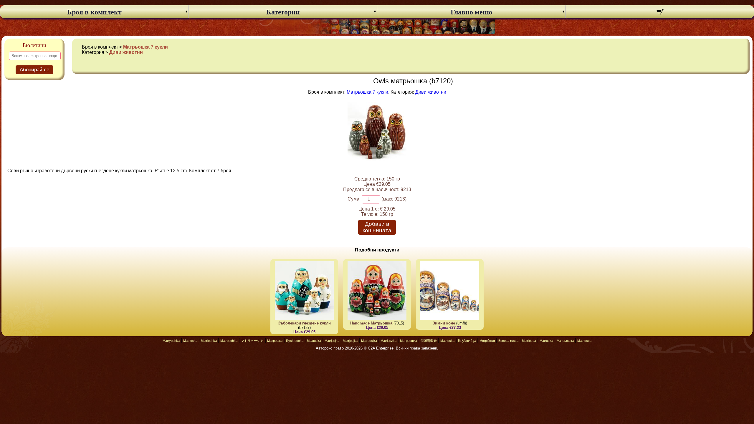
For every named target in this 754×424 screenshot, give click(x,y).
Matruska (546, 340)
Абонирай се (34, 69)
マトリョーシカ (252, 340)
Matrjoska (447, 340)
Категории (283, 12)
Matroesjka (369, 340)
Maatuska (314, 340)
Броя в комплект (94, 12)
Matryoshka (171, 340)
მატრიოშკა (467, 340)
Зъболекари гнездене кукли (304, 323)
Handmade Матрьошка (371, 323)
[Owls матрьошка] (377, 159)
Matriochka (209, 340)
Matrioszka (388, 340)
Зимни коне (444, 323)
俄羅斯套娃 (429, 340)
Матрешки (274, 340)
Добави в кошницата (377, 227)
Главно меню (471, 12)
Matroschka (228, 340)
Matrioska (190, 340)
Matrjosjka (332, 340)
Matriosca (529, 340)
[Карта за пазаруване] (660, 12)
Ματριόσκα (487, 340)
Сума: (354, 198)
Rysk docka (294, 340)
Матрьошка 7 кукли (145, 46)
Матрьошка (408, 340)
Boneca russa (508, 340)
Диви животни (126, 52)
